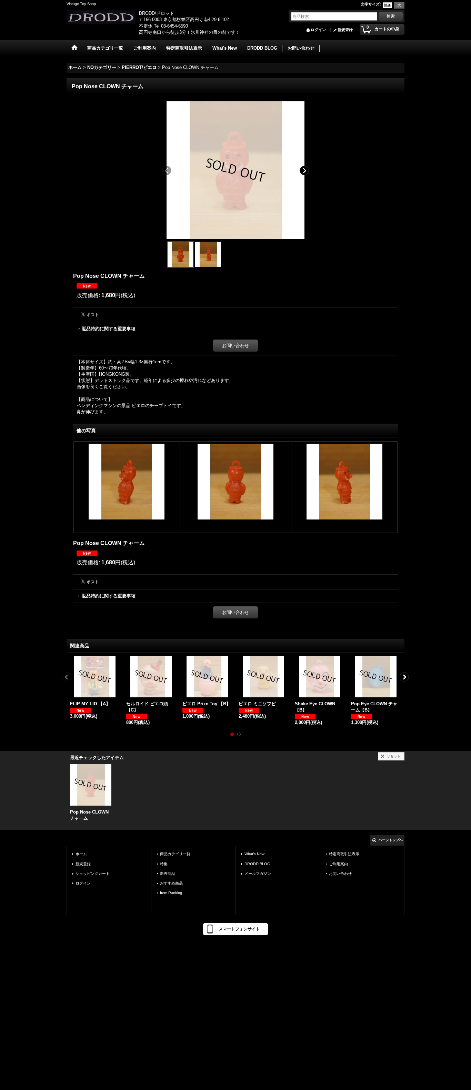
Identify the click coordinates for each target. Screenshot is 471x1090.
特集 (164, 864)
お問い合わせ (235, 345)
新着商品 (167, 873)
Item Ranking (171, 893)
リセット (394, 756)
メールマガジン (257, 873)
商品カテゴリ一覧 (175, 854)
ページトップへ (391, 840)
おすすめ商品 (171, 883)
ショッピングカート (93, 873)
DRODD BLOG (257, 864)
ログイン (318, 30)
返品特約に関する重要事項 (109, 328)
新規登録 (345, 30)
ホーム (81, 854)
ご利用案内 (338, 864)
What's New (254, 854)
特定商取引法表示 (344, 854)
